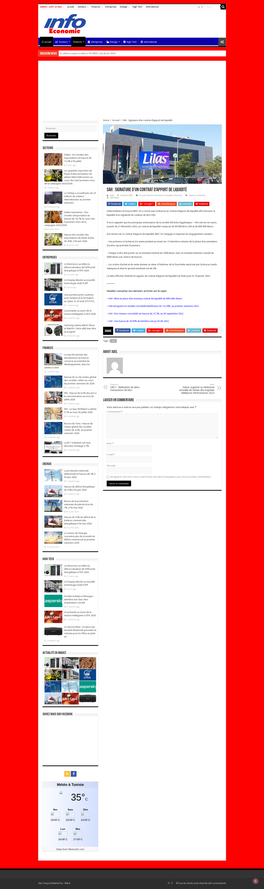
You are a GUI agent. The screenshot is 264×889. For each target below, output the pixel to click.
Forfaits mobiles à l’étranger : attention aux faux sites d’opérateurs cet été (79, 599)
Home (106, 120)
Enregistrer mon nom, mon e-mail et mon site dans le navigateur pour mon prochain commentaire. (160, 476)
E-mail (111, 454)
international (152, 7)
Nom (110, 443)
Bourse (150, 195)
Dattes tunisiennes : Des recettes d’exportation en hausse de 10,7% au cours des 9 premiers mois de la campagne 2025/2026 (69, 219)
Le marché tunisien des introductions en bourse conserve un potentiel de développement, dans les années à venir (67, 361)
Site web (111, 465)
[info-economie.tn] (63, 23)
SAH (113, 341)
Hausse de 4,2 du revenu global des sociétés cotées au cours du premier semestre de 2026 (80, 380)
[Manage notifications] (255, 881)
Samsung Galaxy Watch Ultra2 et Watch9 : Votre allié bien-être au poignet (80, 328)
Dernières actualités (163, 195)
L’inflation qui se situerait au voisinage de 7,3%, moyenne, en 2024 (93, 53)
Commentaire (114, 411)
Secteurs (82, 7)
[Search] (223, 7)
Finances (95, 7)
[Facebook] (202, 7)
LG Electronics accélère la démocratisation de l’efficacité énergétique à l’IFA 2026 (79, 267)
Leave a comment (197, 195)
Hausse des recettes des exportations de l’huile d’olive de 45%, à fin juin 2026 (79, 237)
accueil (70, 7)
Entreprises (110, 7)
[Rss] (199, 7)
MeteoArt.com (76, 849)
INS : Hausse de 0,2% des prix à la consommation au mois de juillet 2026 (80, 396)
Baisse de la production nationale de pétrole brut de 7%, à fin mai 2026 (78, 504)
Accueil (115, 120)
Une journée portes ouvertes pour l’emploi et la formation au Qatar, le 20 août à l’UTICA (79, 298)
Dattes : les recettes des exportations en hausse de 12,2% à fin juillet (77, 157)
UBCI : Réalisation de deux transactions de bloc (125, 387)
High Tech (137, 7)
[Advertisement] (132, 92)
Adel (112, 195)
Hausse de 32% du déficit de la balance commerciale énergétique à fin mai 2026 (80, 520)
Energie (123, 7)
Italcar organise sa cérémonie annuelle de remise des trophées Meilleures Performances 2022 (196, 388)
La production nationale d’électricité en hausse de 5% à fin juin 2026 (79, 473)
